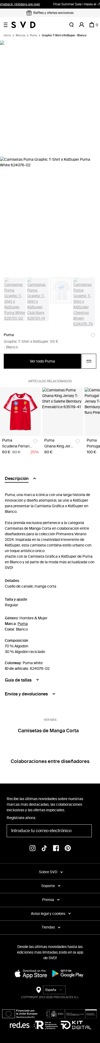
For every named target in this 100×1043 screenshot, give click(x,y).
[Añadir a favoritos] (93, 335)
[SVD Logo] (23, 25)
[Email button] (89, 361)
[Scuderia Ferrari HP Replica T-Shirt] (20, 411)
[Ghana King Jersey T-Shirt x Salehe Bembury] (62, 411)
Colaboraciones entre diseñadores (50, 761)
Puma (33, 35)
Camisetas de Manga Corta (48, 730)
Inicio (7, 35)
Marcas (20, 35)
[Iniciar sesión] (82, 25)
